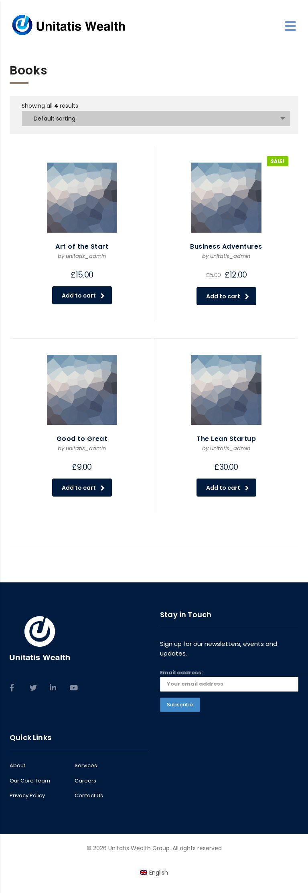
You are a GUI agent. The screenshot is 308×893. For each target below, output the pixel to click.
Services (86, 765)
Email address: (181, 672)
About (17, 765)
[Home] (69, 26)
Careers (85, 781)
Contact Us (89, 795)
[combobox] (156, 118)
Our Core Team (30, 781)
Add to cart (79, 296)
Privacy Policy (27, 795)
